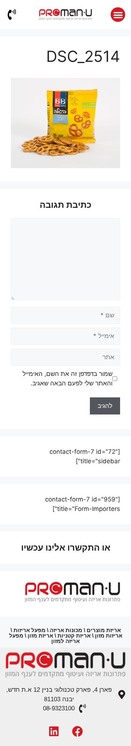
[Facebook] (77, 731)
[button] (118, 14)
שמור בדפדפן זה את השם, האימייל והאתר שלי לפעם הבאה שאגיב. (67, 378)
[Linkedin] (54, 731)
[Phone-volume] (12, 14)
